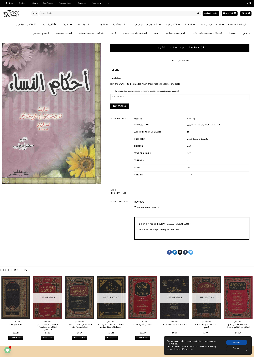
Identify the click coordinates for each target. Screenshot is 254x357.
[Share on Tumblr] (185, 252)
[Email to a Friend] (180, 252)
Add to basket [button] (16, 338)
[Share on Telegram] (190, 252)
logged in (157, 230)
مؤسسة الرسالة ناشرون (197, 139)
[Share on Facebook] (169, 252)
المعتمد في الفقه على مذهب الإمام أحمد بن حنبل (79, 326)
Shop (175, 48)
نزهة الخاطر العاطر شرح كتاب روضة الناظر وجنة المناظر (111, 326)
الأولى (189, 146)
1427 (189, 154)
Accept (236, 342)
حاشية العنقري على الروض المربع (206, 326)
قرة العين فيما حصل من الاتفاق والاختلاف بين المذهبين (47, 327)
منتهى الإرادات (16, 325)
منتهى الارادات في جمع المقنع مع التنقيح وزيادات (238, 326)
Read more (47, 338)
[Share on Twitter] (174, 252)
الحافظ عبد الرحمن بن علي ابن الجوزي (203, 125)
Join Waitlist (119, 106)
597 (188, 132)
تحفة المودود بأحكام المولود (174, 325)
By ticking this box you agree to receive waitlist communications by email (147, 91)
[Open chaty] (7, 350)
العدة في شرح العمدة (142, 325)
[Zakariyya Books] (14, 13)
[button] (211, 13)
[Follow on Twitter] (250, 3)
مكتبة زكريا (162, 48)
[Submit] (197, 13)
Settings (236, 349)
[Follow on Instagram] (247, 3)
